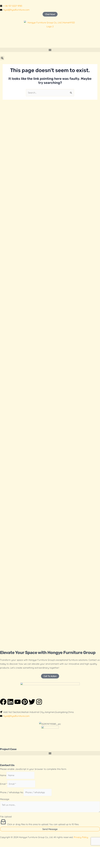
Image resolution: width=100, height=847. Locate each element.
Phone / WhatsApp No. (11, 792)
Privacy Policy (81, 837)
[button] (50, 50)
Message (4, 799)
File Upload (6, 816)
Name (3, 775)
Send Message (50, 829)
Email (3, 783)
